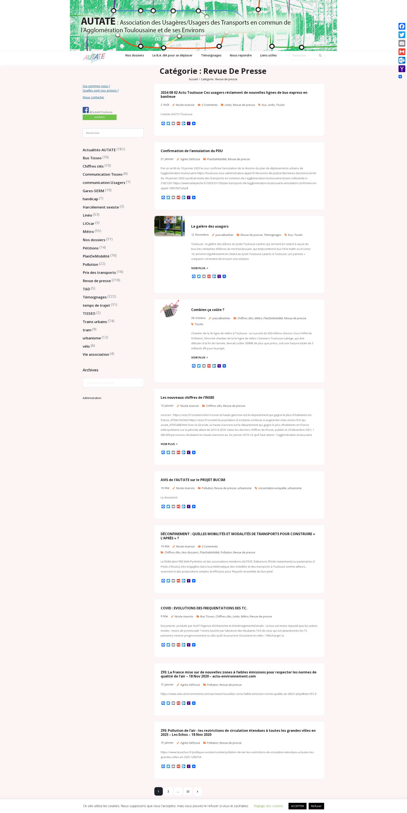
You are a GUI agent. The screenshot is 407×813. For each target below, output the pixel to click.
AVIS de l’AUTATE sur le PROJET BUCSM (193, 479)
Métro (258, 318)
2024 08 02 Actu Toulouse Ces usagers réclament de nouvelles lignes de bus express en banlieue (234, 94)
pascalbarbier (225, 235)
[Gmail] (402, 52)
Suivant (197, 791)
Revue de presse (244, 105)
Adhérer (99, 117)
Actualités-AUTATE (99, 149)
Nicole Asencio (185, 105)
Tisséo (280, 105)
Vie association (96, 354)
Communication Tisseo (103, 174)
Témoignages (272, 235)
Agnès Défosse (190, 159)
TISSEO (89, 313)
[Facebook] (402, 26)
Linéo (228, 105)
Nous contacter (93, 97)
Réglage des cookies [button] (268, 806)
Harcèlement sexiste (101, 207)
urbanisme (245, 488)
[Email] (402, 43)
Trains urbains (95, 321)
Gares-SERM (93, 190)
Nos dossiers (190, 552)
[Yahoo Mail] (402, 68)
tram (87, 329)
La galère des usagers (210, 226)
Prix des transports (99, 272)
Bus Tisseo (207, 616)
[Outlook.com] (402, 60)
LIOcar (88, 223)
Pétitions (91, 248)
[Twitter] (402, 35)
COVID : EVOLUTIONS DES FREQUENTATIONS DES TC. (204, 608)
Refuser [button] (316, 806)
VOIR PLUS (198, 268)
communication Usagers (104, 182)
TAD (86, 289)
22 (187, 791)
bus (264, 105)
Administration (92, 398)
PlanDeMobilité (217, 159)
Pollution (207, 488)
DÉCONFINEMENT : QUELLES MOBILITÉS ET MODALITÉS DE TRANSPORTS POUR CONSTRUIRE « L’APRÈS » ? (238, 536)
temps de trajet (96, 305)
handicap (90, 198)
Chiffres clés (245, 318)
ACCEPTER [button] (297, 806)
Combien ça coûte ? (207, 309)
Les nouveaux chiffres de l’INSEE (187, 397)
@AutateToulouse (101, 112)
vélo (86, 346)
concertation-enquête (272, 488)
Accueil (193, 79)
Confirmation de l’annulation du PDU (192, 150)
